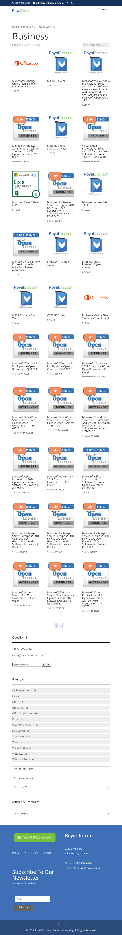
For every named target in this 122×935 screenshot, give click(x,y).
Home (15, 26)
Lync (15, 696)
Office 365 (18, 707)
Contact (48, 852)
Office (15, 702)
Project (16, 719)
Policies (18, 852)
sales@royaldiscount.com (27, 655)
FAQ (27, 852)
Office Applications (23, 713)
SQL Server (18, 730)
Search (46, 664)
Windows (17, 753)
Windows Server (22, 759)
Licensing (26, 26)
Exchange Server (22, 690)
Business (49, 26)
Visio (15, 742)
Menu (104, 9)
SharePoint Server (23, 725)
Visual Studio (20, 748)
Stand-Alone (19, 736)
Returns (37, 852)
